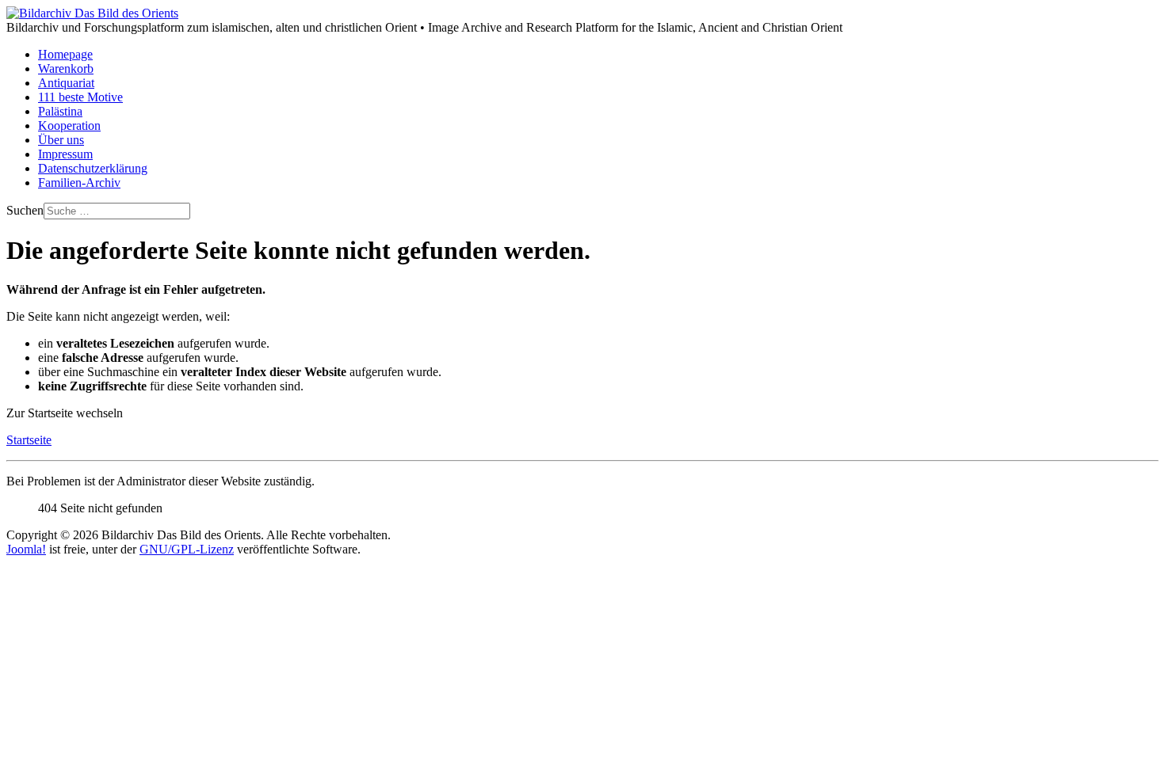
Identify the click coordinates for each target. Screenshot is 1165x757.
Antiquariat (66, 82)
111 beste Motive (80, 97)
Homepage (65, 54)
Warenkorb (66, 68)
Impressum (65, 154)
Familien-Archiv (79, 182)
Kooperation (69, 125)
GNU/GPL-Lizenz (186, 549)
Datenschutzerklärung (92, 168)
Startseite (29, 440)
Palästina (60, 111)
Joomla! (26, 549)
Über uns (61, 139)
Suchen (25, 210)
